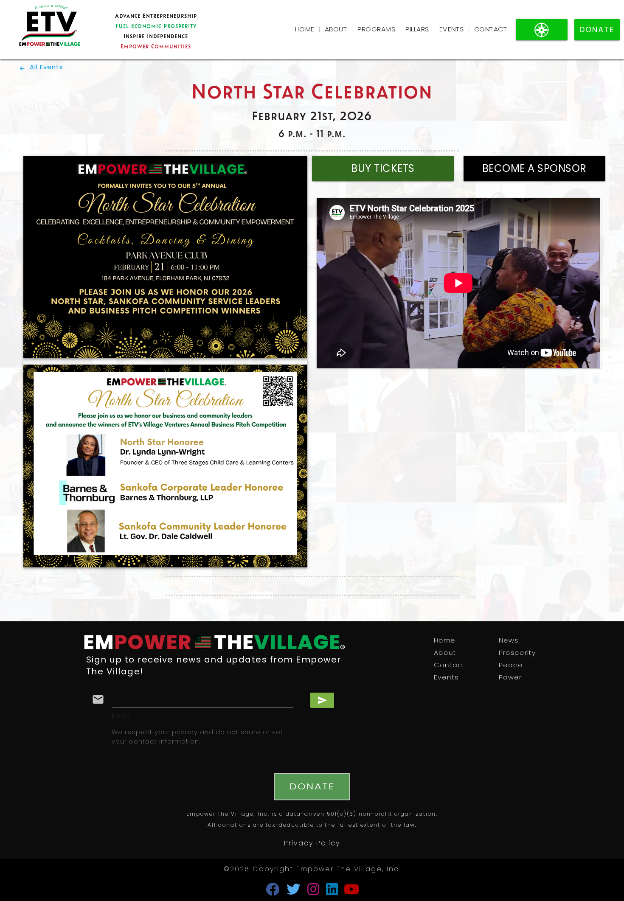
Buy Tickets (383, 169)
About (336, 30)
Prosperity (517, 653)
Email (121, 716)
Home (305, 30)
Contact (491, 30)
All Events (41, 68)
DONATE (596, 30)
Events (451, 30)
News (508, 640)
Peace (511, 665)
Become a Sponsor (534, 169)
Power (510, 677)
